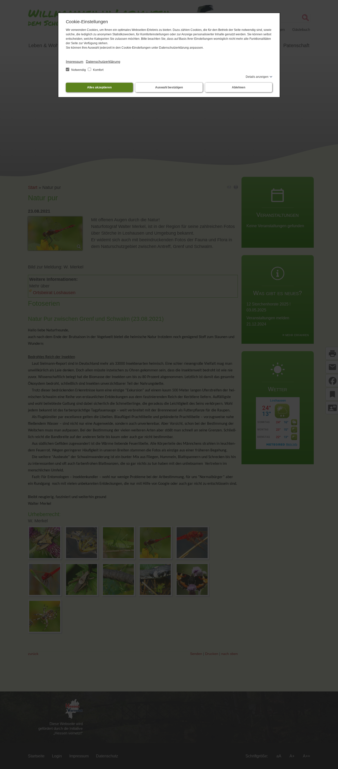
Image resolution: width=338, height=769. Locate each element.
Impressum (74, 61)
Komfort (97, 70)
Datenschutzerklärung (103, 61)
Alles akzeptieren (99, 87)
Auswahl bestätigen (169, 87)
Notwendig (79, 70)
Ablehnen (238, 87)
